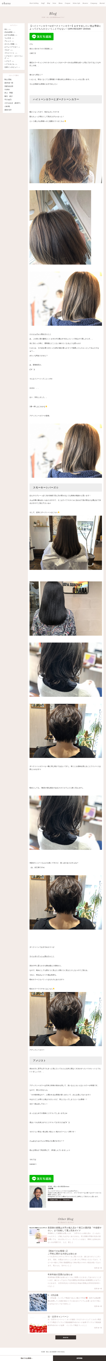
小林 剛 (7, 106)
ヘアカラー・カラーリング (13, 57)
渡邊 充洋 (7, 110)
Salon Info (76, 3)
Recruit (102, 3)
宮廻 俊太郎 (8, 86)
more (65, 1337)
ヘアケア (9, 61)
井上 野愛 (8, 93)
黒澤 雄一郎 (8, 83)
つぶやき (9, 38)
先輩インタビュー (12, 67)
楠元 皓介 (8, 96)
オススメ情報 (11, 44)
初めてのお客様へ (26, 1358)
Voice (54, 3)
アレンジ (9, 41)
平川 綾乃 (7, 99)
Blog (48, 3)
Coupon (67, 3)
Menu (60, 3)
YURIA (7, 89)
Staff (43, 3)
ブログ (9, 50)
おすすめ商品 (11, 35)
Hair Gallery (34, 3)
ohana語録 (10, 32)
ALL (8, 29)
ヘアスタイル (11, 64)
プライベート (11, 53)
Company (93, 3)
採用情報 (79, 1358)
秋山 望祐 (7, 79)
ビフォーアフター (12, 47)
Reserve (85, 3)
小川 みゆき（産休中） (12, 103)
